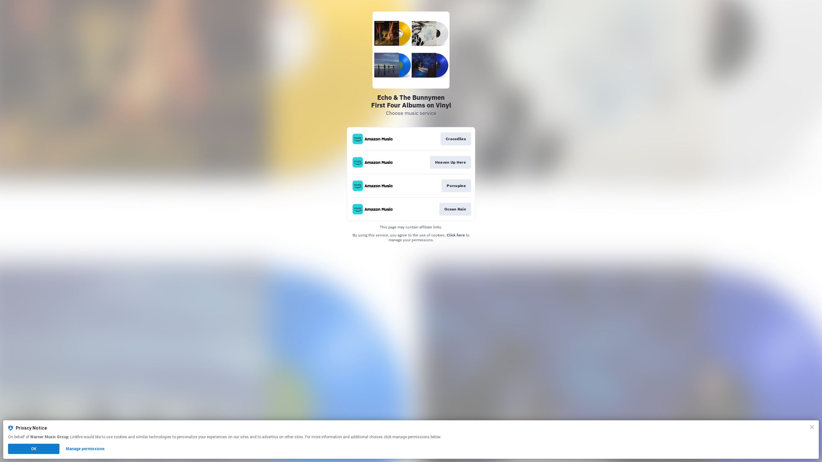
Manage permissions (85, 449)
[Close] (812, 427)
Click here (456, 235)
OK (33, 449)
